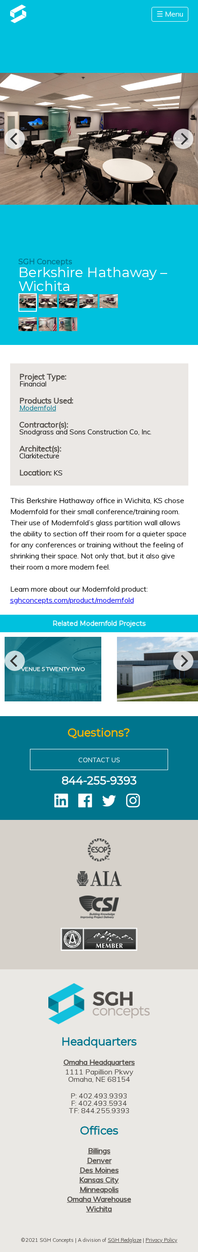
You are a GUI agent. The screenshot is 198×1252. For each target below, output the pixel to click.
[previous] (15, 139)
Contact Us (99, 760)
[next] (183, 139)
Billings (99, 1150)
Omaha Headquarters (99, 1062)
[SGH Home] (18, 20)
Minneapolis (99, 1189)
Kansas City (99, 1179)
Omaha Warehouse (99, 1199)
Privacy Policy (161, 1240)
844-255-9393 (99, 780)
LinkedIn (61, 800)
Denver (99, 1160)
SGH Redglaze (124, 1240)
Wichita (99, 1208)
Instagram (133, 800)
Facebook (85, 800)
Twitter (109, 800)
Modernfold (37, 407)
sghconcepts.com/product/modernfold (72, 600)
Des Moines (99, 1170)
